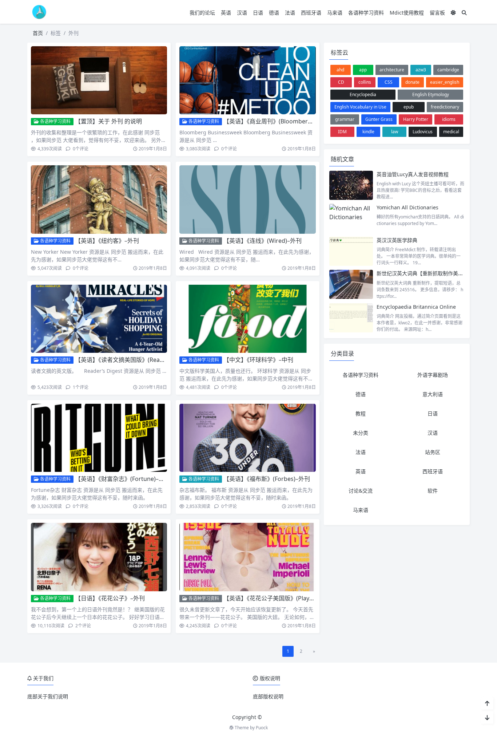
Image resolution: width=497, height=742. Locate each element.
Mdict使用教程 (407, 12)
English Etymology (430, 94)
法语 (290, 12)
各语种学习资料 (366, 12)
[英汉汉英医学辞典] (351, 251)
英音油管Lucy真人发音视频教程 (413, 174)
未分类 (360, 432)
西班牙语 (311, 12)
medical (451, 132)
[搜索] (464, 12)
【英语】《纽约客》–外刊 (107, 241)
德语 (274, 12)
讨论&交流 (361, 490)
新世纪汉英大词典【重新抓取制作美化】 (422, 273)
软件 (433, 490)
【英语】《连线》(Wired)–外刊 (262, 241)
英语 (226, 12)
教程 (360, 413)
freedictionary (445, 107)
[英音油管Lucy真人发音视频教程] (351, 185)
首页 (38, 32)
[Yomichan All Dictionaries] (351, 218)
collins (364, 82)
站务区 (432, 452)
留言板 (437, 12)
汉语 (242, 12)
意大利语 (432, 394)
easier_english (444, 82)
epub (408, 107)
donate (412, 82)
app (363, 70)
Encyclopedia (363, 94)
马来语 (334, 12)
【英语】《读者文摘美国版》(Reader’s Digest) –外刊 (143, 360)
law (394, 132)
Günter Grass (379, 119)
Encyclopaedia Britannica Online (416, 306)
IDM (342, 132)
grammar (344, 119)
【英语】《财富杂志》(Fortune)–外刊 (122, 479)
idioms (449, 119)
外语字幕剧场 (432, 374)
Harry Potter (415, 119)
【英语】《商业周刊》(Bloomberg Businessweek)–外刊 (295, 121)
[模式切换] (453, 12)
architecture (391, 70)
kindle (368, 132)
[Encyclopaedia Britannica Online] (351, 317)
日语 (258, 12)
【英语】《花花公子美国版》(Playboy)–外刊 (279, 598)
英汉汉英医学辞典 (397, 240)
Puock (262, 728)
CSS (389, 82)
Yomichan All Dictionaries (407, 207)
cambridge (448, 70)
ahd (340, 70)
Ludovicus (423, 132)
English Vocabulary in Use (360, 107)
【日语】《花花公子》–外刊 (110, 598)
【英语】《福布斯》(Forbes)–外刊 (266, 479)
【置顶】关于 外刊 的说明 (108, 121)
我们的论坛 (202, 12)
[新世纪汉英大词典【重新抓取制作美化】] (351, 284)
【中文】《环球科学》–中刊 (258, 360)
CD (341, 82)
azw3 (421, 70)
